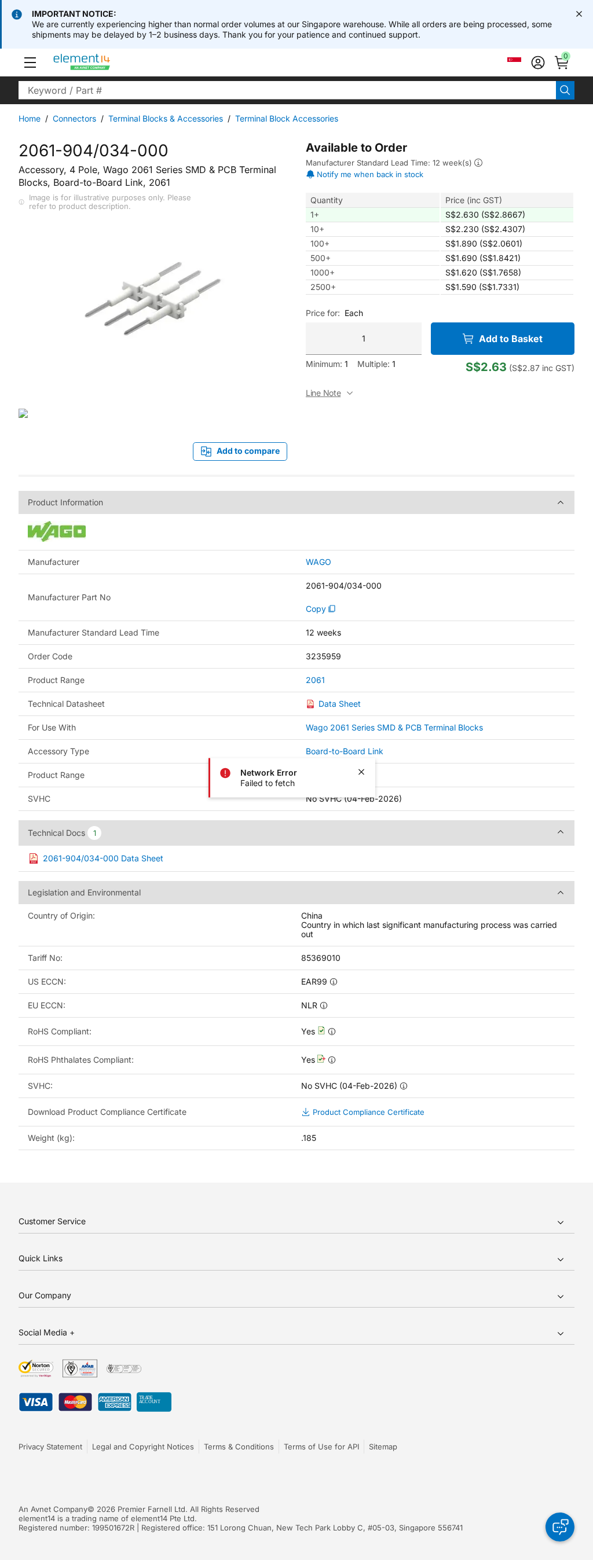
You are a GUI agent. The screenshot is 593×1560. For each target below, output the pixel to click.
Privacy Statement (50, 1446)
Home (30, 118)
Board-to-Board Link (344, 751)
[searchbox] (287, 90)
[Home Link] (103, 62)
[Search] (565, 90)
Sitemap (383, 1446)
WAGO (318, 562)
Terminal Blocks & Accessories (165, 118)
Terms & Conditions (239, 1446)
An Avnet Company (53, 1509)
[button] (30, 62)
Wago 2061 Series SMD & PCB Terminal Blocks (394, 727)
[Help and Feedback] (560, 1527)
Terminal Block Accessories (286, 118)
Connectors (74, 118)
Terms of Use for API (321, 1446)
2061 (315, 680)
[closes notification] (579, 14)
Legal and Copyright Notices (143, 1446)
